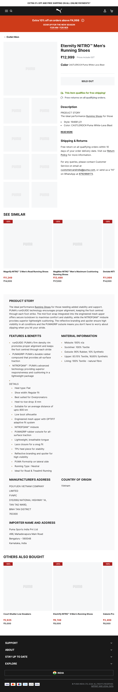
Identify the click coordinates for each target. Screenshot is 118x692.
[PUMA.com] (59, 11)
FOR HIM (54, 27)
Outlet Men (12, 36)
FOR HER (64, 27)
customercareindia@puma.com (78, 169)
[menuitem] (102, 686)
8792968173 (86, 173)
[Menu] (6, 11)
